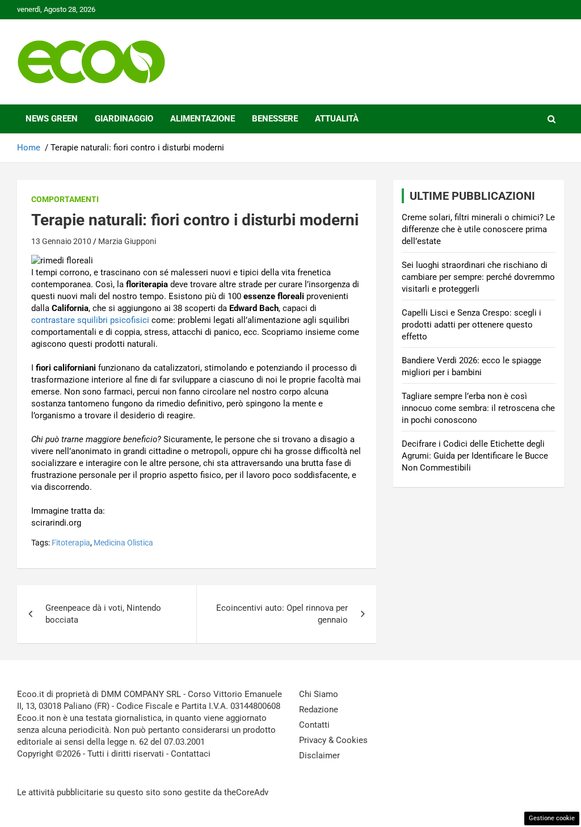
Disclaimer (319, 755)
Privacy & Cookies (333, 740)
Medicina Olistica (123, 542)
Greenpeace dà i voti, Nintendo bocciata (103, 614)
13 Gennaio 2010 (61, 241)
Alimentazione (202, 119)
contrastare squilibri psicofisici (90, 320)
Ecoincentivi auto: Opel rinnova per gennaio (282, 614)
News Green (52, 119)
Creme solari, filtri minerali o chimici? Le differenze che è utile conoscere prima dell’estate (478, 229)
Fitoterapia (71, 542)
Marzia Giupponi (127, 241)
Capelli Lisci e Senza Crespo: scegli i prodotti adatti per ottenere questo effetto (471, 325)
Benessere (275, 119)
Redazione (318, 709)
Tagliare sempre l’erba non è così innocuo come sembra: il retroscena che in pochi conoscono (478, 408)
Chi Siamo (318, 694)
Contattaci (190, 754)
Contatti (314, 725)
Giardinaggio (124, 119)
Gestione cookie (552, 818)
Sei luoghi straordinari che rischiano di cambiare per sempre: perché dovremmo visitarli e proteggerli (478, 277)
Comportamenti (65, 199)
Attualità (337, 119)
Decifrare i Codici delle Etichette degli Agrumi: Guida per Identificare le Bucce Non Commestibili (475, 456)
